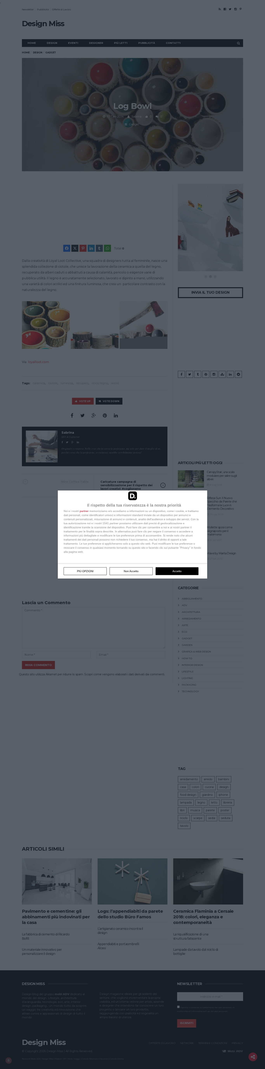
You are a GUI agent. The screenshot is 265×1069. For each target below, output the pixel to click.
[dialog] (132, 534)
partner (84, 511)
